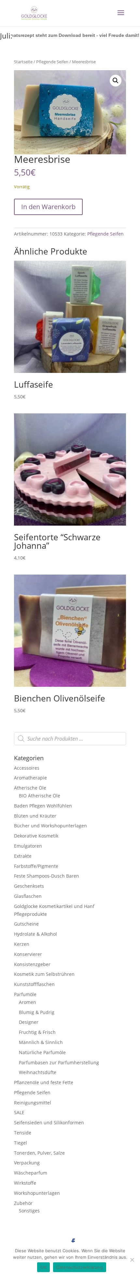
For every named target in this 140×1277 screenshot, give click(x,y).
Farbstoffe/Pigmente (36, 866)
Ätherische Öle (30, 788)
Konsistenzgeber (32, 964)
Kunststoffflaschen (34, 984)
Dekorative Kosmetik (36, 836)
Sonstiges (29, 1211)
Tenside (22, 1133)
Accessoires (26, 768)
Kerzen (21, 944)
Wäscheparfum (30, 1173)
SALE (19, 1112)
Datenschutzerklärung (79, 1267)
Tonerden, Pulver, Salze (39, 1153)
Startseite (23, 62)
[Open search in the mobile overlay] (70, 738)
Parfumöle (25, 994)
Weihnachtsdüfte (37, 1072)
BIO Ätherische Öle (39, 795)
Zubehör (23, 1203)
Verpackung (27, 1163)
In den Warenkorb (48, 206)
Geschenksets (29, 886)
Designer (28, 1022)
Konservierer (28, 954)
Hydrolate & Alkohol (35, 934)
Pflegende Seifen (52, 62)
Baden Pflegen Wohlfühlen (43, 806)
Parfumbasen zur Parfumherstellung (59, 1062)
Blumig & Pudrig (36, 1012)
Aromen (27, 1002)
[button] (115, 80)
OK (43, 1267)
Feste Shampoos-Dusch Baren (46, 876)
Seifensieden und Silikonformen (49, 1122)
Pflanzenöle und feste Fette (43, 1082)
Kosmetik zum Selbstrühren (44, 974)
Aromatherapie (30, 778)
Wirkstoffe (25, 1183)
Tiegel (20, 1143)
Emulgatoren (28, 846)
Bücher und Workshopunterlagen (50, 826)
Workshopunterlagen (37, 1193)
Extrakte (23, 856)
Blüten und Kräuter (35, 816)
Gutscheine (26, 924)
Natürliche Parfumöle (42, 1052)
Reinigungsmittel (32, 1103)
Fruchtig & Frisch (37, 1032)
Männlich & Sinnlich (41, 1042)
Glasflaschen (28, 896)
